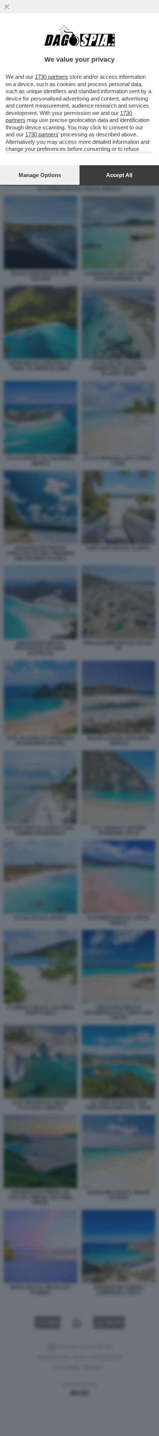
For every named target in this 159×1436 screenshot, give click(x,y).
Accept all (119, 175)
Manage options (39, 175)
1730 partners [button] (51, 77)
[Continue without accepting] (6, 6)
